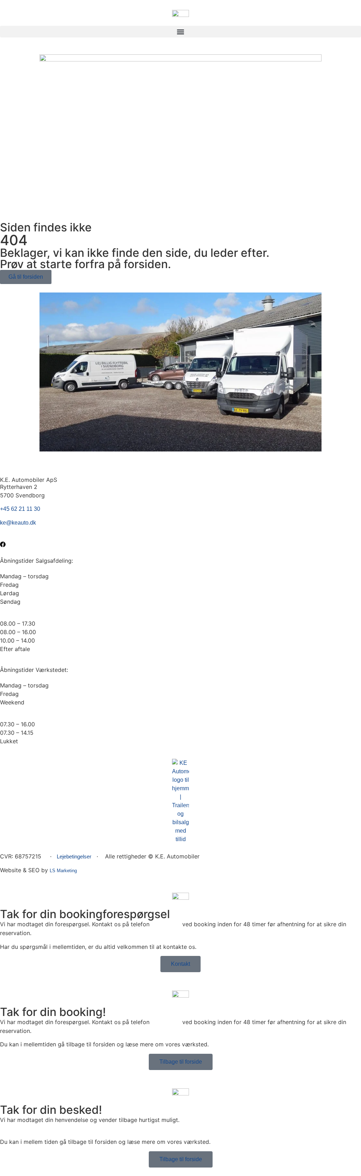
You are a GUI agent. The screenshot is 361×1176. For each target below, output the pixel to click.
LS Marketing (63, 870)
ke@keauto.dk (18, 523)
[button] (180, 31)
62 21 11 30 (165, 924)
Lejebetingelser (74, 856)
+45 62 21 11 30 (20, 509)
